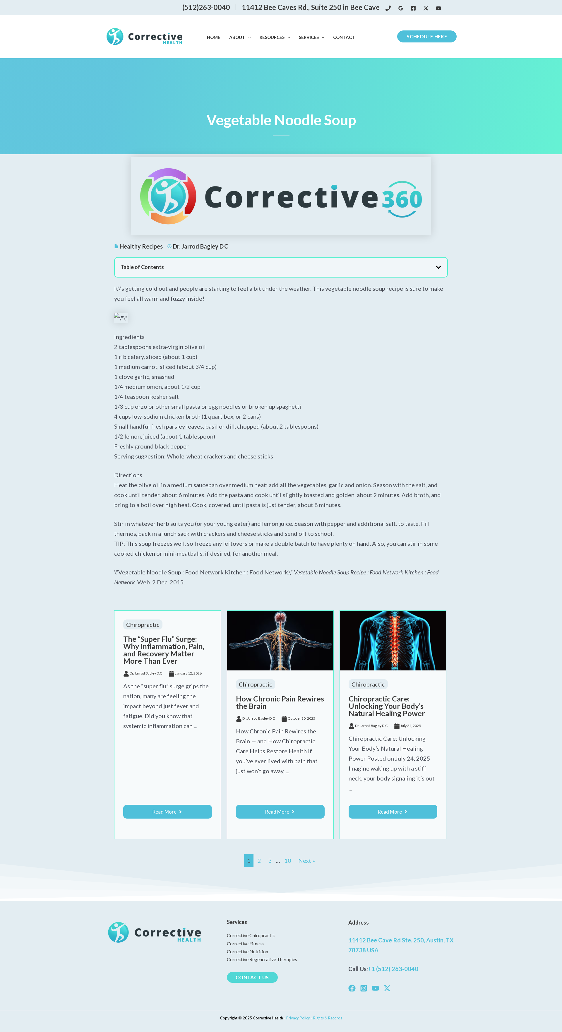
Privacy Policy (298, 1018)
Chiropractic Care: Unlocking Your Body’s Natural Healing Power (387, 706)
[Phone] (388, 8)
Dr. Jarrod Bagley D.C (146, 673)
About (237, 37)
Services (309, 37)
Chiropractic (143, 624)
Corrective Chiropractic (251, 935)
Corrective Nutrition (247, 951)
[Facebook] (413, 8)
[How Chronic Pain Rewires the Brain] (280, 639)
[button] (248, 37)
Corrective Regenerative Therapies (262, 959)
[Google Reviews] (400, 8)
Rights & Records (327, 1018)
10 (287, 860)
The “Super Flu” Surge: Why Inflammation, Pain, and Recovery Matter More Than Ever (163, 649)
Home (213, 37)
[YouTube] (438, 8)
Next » (306, 860)
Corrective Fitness (245, 943)
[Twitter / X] (426, 8)
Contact (344, 37)
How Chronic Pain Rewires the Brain (280, 702)
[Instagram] (363, 988)
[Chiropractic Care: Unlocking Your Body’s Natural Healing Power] (393, 639)
